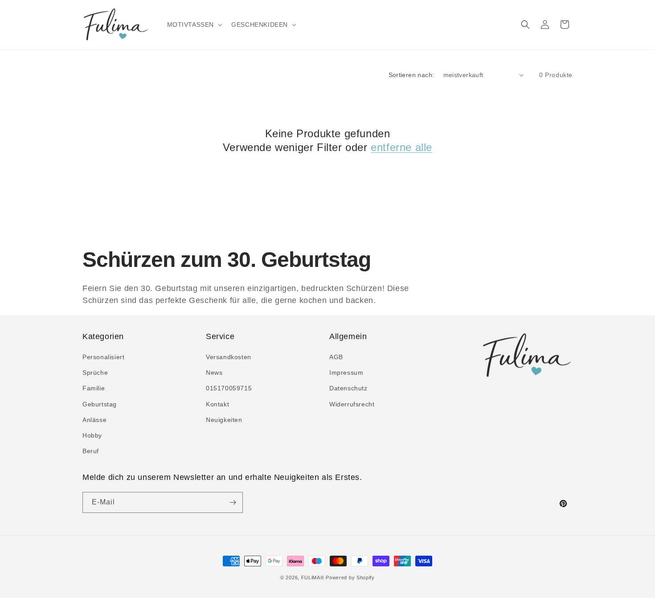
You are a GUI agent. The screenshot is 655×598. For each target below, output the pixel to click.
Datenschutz (348, 388)
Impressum (346, 372)
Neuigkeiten (224, 419)
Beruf (90, 451)
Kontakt (217, 404)
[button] (194, 24)
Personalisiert (103, 356)
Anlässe (94, 419)
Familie (93, 388)
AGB (336, 356)
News (214, 372)
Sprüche (95, 372)
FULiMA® (312, 577)
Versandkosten (228, 356)
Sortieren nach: (411, 74)
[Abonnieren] (232, 502)
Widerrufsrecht (351, 404)
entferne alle (401, 147)
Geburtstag (99, 404)
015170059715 (229, 388)
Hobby (92, 435)
